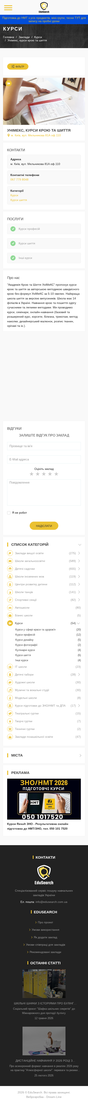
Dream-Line (54, 1096)
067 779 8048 (19, 179)
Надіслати (44, 526)
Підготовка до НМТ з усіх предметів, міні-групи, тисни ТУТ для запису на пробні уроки (44, 19)
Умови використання (45, 929)
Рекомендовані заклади (45, 952)
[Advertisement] (44, 377)
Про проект (45, 922)
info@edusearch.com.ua (51, 901)
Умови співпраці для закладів (45, 944)
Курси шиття (18, 200)
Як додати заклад (45, 937)
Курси (14, 195)
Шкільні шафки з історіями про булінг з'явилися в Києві (44, 1004)
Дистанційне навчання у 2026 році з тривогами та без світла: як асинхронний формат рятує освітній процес (44, 1061)
